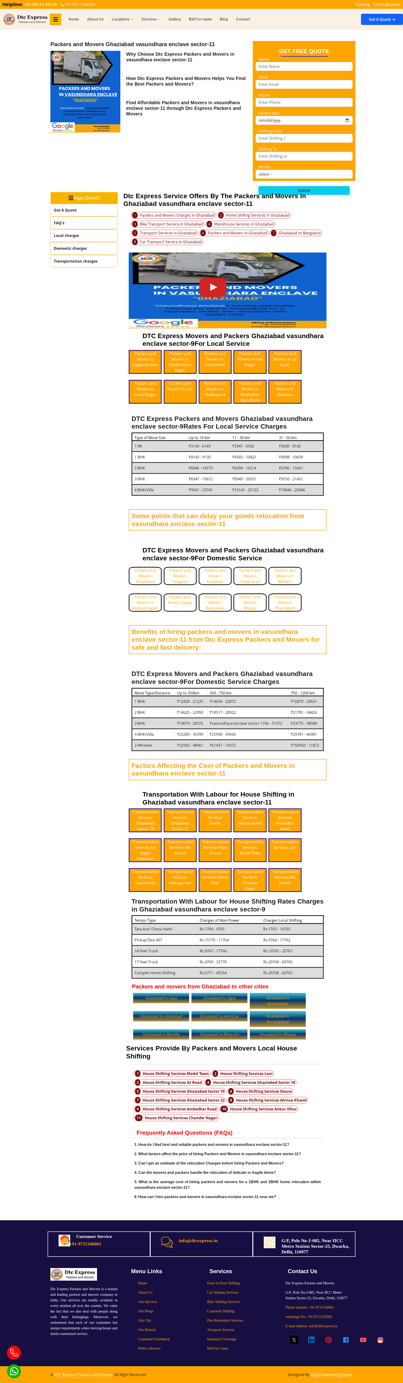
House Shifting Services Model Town (176, 1073)
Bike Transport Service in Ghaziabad (171, 224)
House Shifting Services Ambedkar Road (180, 1109)
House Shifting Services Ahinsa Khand (271, 1100)
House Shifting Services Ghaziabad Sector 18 (254, 1082)
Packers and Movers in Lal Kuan (284, 359)
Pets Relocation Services (225, 1320)
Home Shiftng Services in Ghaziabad (257, 215)
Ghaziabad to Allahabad (161, 1016)
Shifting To (267, 149)
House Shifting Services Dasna (264, 1091)
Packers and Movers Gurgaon (180, 576)
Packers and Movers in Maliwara (285, 389)
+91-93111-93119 (40, 4)
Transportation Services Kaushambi (145, 877)
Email (263, 77)
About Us (95, 19)
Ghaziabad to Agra (219, 998)
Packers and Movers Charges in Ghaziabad (177, 215)
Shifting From (270, 131)
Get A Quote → (382, 19)
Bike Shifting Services (223, 1302)
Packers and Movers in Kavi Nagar (250, 359)
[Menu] (55, 19)
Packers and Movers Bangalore (215, 602)
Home (74, 19)
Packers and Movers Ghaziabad (145, 576)
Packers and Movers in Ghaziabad (237, 233)
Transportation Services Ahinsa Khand (250, 817)
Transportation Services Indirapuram (180, 877)
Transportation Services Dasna (215, 817)
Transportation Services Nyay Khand (215, 847)
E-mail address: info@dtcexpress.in (311, 1326)
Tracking (362, 4)
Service (264, 167)
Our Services (147, 1302)
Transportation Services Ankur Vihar (215, 877)
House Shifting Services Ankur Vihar (263, 1109)
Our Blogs (145, 1311)
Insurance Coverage (221, 1339)
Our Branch (147, 1330)
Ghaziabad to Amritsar (219, 1016)
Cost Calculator (387, 4)
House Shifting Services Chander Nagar (181, 1117)
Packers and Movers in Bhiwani (285, 576)
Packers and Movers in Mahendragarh (145, 602)
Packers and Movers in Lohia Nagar (145, 389)
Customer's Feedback (154, 1339)
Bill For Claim (217, 1348)
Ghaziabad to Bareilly (161, 1034)
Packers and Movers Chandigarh (285, 602)
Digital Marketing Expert (331, 1374)
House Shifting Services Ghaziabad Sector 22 (184, 1100)
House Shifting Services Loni (246, 1073)
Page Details (86, 198)
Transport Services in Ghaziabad (168, 233)
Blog (224, 19)
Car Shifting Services (222, 1292)
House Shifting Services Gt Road (172, 1082)
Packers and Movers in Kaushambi (215, 359)
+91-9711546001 (80, 4)
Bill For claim (200, 19)
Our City (144, 1320)
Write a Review (149, 1348)
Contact (243, 19)
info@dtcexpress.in (198, 1240)
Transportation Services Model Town (250, 847)
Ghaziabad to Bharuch (219, 1034)
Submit (304, 190)
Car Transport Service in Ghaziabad (171, 241)
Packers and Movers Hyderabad (250, 576)
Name (263, 59)
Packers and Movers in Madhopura (215, 389)
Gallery (175, 19)
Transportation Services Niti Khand (180, 847)
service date (269, 113)
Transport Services (220, 1330)
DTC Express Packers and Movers (83, 1374)
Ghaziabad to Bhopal (278, 1034)
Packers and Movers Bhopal (250, 602)
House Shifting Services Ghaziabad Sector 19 (184, 1091)
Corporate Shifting (220, 1311)
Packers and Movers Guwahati (215, 576)
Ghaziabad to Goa (161, 998)
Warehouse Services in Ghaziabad (244, 224)
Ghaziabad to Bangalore (300, 233)
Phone (264, 95)
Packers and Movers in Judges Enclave (145, 359)
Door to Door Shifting (223, 1283)
